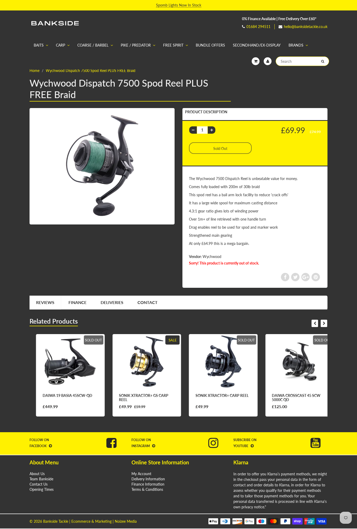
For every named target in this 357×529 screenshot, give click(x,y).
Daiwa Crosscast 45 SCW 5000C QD (290, 397)
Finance (77, 302)
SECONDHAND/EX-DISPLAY (257, 45)
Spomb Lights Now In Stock (178, 5)
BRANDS (296, 45)
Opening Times (42, 489)
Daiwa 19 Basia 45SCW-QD (61, 395)
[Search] (322, 61)
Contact (147, 302)
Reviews (45, 302)
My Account (141, 473)
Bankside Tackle (55, 521)
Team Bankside (41, 479)
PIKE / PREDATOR (136, 45)
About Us (37, 473)
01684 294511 (258, 26)
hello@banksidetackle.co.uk (305, 26)
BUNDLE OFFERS (210, 45)
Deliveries (112, 302)
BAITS (39, 45)
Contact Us (39, 484)
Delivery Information (148, 479)
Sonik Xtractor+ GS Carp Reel (137, 397)
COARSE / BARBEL (92, 45)
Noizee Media (126, 521)
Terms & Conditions (147, 489)
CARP (60, 45)
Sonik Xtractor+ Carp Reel (215, 395)
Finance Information (147, 484)
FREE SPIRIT (173, 45)
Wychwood (212, 256)
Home (34, 70)
